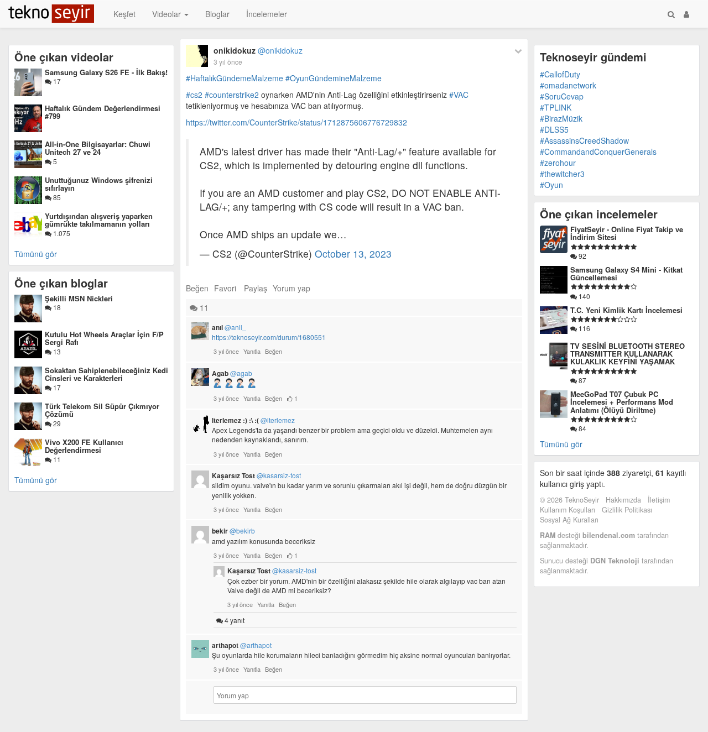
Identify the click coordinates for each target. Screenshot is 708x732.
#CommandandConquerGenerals (598, 151)
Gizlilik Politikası (627, 510)
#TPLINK (555, 107)
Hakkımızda (623, 500)
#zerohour (558, 162)
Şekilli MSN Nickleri (79, 298)
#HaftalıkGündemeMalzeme (234, 77)
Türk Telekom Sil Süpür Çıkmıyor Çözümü (102, 410)
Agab (232, 373)
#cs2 (194, 94)
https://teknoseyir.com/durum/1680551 (269, 337)
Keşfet (124, 13)
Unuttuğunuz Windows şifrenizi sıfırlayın (99, 184)
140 (583, 296)
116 (583, 328)
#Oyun (551, 184)
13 (56, 351)
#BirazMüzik (561, 118)
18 (56, 307)
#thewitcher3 (562, 173)
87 (581, 380)
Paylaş (255, 288)
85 (56, 197)
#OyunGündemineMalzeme (333, 77)
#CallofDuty (560, 74)
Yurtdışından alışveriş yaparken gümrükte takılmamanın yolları (99, 220)
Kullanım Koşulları (567, 510)
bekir (233, 531)
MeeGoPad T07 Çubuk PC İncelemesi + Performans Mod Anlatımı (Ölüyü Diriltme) (621, 402)
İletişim (659, 500)
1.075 (60, 233)
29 (56, 423)
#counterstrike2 (232, 94)
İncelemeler (266, 13)
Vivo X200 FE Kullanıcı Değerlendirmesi (84, 446)
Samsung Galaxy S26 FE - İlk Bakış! (106, 72)
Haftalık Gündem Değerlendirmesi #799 (102, 112)
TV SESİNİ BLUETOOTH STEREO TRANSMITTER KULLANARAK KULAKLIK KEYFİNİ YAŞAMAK (627, 354)
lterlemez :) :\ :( (253, 420)
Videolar (167, 13)
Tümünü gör (35, 253)
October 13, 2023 (353, 253)
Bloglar (217, 13)
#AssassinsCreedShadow (584, 140)
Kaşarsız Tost (256, 475)
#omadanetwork (568, 85)
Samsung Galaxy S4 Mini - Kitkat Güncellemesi (626, 273)
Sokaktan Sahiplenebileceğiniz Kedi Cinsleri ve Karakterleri (106, 374)
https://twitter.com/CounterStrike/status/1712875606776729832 (296, 122)
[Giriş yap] (686, 14)
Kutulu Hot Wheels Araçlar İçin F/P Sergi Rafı (104, 338)
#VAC (458, 94)
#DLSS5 (554, 129)
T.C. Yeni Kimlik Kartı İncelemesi (626, 310)
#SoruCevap (562, 96)
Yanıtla (252, 351)
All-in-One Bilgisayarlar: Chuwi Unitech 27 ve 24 (97, 148)
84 (581, 428)
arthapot (242, 645)
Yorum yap (291, 288)
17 (56, 81)
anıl (229, 327)
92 (581, 255)
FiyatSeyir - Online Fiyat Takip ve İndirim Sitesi (626, 233)
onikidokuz (258, 50)
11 (56, 459)
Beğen (197, 288)
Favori (225, 288)
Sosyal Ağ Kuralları (569, 520)
